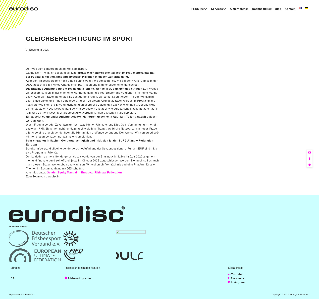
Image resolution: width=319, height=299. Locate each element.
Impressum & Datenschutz (22, 295)
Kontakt (290, 8)
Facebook (237, 278)
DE (12, 278)
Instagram (237, 282)
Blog (278, 8)
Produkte (197, 8)
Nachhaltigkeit (262, 8)
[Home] (23, 9)
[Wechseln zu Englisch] (300, 8)
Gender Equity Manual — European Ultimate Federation (84, 172)
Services (217, 8)
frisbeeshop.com (79, 278)
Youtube (236, 274)
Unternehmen (239, 8)
